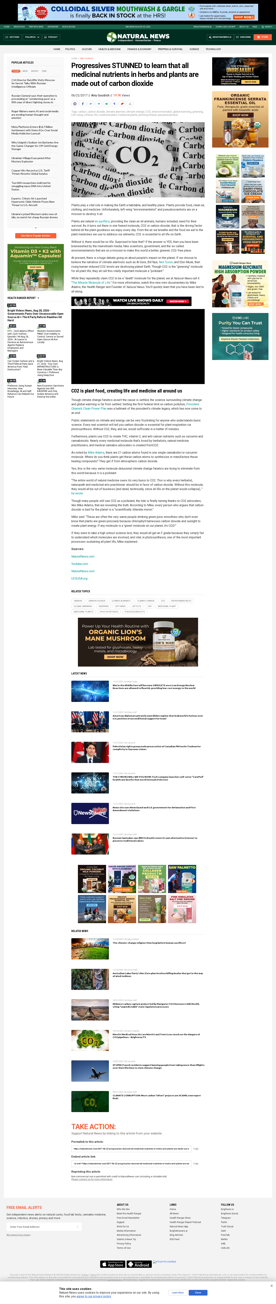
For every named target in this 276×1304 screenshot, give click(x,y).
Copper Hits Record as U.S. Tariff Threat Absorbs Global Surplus (30, 172)
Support (120, 1222)
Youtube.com (79, 564)
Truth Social (227, 1226)
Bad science (86, 58)
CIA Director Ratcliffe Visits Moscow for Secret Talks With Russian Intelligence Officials (33, 83)
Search (268, 27)
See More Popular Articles (35, 235)
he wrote (77, 493)
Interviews (53, 27)
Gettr (223, 1231)
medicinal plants (127, 114)
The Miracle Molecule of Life (91, 282)
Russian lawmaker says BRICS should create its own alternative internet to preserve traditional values (155, 839)
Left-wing (77, 114)
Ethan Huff (131, 712)
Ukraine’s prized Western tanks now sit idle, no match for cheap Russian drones (34, 215)
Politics (70, 49)
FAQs (255, 27)
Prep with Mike (36, 27)
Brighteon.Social (229, 1213)
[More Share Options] (130, 103)
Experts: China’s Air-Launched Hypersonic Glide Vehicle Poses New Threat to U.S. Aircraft (33, 202)
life (96, 114)
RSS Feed (174, 1239)
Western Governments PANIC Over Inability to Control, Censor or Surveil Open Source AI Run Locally (50, 337)
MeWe (224, 1239)
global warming (182, 111)
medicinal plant (108, 114)
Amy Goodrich (100, 95)
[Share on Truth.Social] (115, 103)
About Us (243, 27)
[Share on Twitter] (91, 103)
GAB (223, 1243)
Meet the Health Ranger (129, 1213)
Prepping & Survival (170, 49)
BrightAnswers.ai (203, 27)
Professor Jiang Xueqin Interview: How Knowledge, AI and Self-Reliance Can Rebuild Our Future (21, 391)
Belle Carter (132, 682)
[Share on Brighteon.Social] (75, 103)
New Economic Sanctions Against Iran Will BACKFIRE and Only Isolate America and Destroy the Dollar (50, 391)
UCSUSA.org (79, 578)
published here (114, 1280)
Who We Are (123, 1209)
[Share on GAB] (107, 103)
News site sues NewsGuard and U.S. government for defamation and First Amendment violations (154, 809)
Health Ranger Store (180, 1218)
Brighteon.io (227, 1209)
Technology (213, 49)
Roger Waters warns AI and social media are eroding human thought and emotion (34, 114)
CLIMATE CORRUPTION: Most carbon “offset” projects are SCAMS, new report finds (157, 1097)
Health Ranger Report (22, 297)
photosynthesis (148, 114)
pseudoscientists (168, 114)
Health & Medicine (110, 49)
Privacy (85, 1275)
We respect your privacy (18, 1235)
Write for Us (123, 1226)
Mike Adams (96, 452)
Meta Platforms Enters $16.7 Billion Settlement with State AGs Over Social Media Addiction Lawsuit (34, 130)
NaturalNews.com (82, 556)
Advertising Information (129, 1235)
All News (174, 1213)
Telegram (226, 1218)
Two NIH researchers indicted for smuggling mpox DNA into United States (31, 186)
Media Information (126, 1231)
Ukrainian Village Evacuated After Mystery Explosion (31, 159)
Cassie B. (131, 743)
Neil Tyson (166, 262)
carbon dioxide (96, 111)
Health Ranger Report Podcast (185, 1222)
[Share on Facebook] (83, 103)
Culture (87, 49)
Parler (224, 1222)
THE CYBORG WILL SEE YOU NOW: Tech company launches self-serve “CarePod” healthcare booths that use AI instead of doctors (158, 778)
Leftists (88, 114)
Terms (93, 1275)
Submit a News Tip (126, 1239)
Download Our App (225, 27)
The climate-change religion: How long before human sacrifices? (149, 942)
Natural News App (179, 1226)
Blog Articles (176, 1235)
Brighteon (19, 27)
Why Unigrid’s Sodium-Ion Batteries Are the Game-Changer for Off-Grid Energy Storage (34, 146)
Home (7, 27)
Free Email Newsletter (128, 1218)
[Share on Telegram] (99, 103)
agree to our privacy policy (94, 1296)
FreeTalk (225, 1235)
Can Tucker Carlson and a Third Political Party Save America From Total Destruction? (21, 365)
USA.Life (225, 1248)
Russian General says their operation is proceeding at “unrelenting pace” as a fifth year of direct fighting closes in (34, 99)
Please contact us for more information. (92, 1179)
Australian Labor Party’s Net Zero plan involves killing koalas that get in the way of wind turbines (158, 974)
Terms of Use (124, 1248)
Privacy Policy (124, 1243)
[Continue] (77, 1227)
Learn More (178, 1292)
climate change (135, 111)
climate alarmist (115, 111)
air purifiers (102, 221)
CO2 (148, 111)
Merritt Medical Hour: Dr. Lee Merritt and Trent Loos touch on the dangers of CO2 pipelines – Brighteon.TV (156, 1036)
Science (194, 49)
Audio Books (68, 27)
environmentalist (162, 111)
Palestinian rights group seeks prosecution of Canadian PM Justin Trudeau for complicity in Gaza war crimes (157, 748)
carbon (82, 111)
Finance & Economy (139, 49)
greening (197, 111)
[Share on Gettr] (123, 103)
